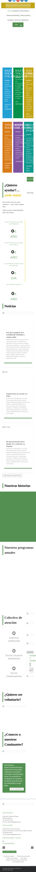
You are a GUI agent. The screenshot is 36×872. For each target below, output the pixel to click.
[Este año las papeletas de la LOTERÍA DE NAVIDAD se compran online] (18, 322)
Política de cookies (11, 858)
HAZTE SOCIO (21, 6)
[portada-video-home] (14, 706)
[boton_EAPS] (30, 676)
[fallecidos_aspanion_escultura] (30, 623)
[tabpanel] (30, 186)
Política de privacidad (23, 856)
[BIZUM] (30, 613)
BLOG (28, 6)
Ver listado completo (9, 852)
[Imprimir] (30, 634)
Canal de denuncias (18, 862)
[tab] (30, 179)
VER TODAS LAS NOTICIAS (12, 475)
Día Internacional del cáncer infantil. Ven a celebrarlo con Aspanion (15, 444)
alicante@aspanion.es (14, 834)
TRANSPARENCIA (11, 6)
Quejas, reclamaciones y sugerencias (16, 860)
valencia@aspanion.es (14, 822)
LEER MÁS (31, 670)
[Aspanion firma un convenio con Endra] (18, 382)
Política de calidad (8, 856)
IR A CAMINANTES (17, 789)
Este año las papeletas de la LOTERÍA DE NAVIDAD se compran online (15, 335)
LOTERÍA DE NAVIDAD (24, 4)
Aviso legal (23, 858)
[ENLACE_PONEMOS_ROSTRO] (30, 643)
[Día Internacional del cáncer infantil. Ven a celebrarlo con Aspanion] (18, 434)
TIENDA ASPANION (11, 4)
